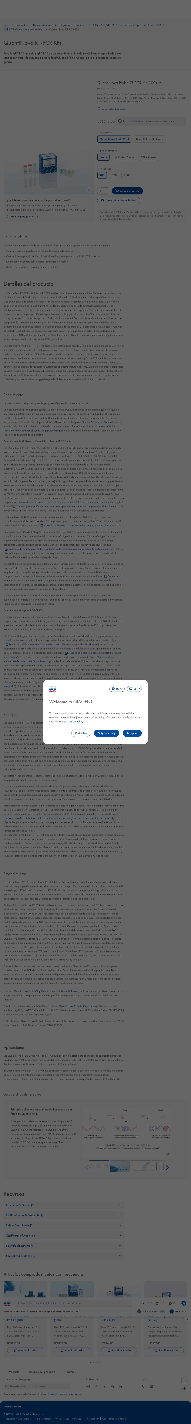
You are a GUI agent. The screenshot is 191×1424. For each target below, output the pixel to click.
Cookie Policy (75, 721)
